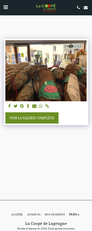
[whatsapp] (41, 106)
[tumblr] (28, 106)
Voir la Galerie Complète (31, 118)
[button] (5, 7)
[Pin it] (22, 106)
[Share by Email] (34, 106)
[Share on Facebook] (9, 106)
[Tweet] (16, 106)
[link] (47, 106)
